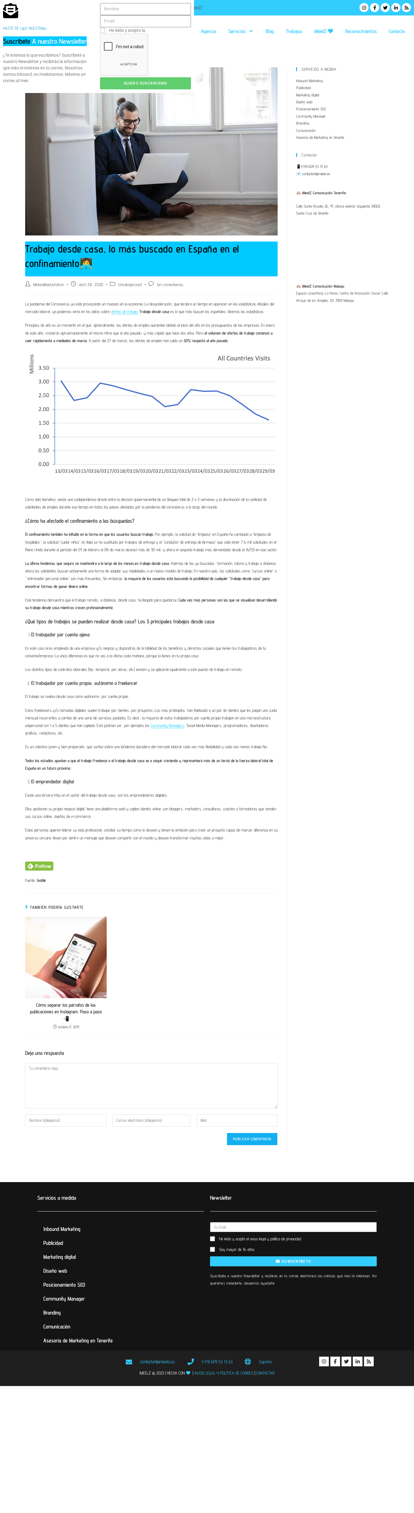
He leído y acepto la (147, 30)
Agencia (208, 31)
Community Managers (167, 725)
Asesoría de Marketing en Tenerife (320, 137)
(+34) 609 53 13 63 (314, 166)
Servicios (236, 31)
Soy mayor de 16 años (237, 1249)
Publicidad (303, 87)
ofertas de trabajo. (124, 311)
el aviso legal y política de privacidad (273, 1238)
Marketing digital (307, 94)
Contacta (397, 31)
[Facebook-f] (374, 7)
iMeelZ (321, 31)
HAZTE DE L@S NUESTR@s (25, 28)
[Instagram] (364, 7)
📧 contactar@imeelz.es (313, 173)
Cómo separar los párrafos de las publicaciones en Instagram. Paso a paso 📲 (66, 1011)
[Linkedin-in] (395, 7)
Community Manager (311, 116)
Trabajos (294, 31)
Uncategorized (130, 284)
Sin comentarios (170, 284)
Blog (270, 31)
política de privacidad (166, 30)
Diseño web (304, 101)
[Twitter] (385, 7)
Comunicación (306, 130)
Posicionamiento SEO (311, 108)
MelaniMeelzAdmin (48, 284)
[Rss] (406, 7)
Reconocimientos (361, 31)
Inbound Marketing (309, 80)
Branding (302, 123)
